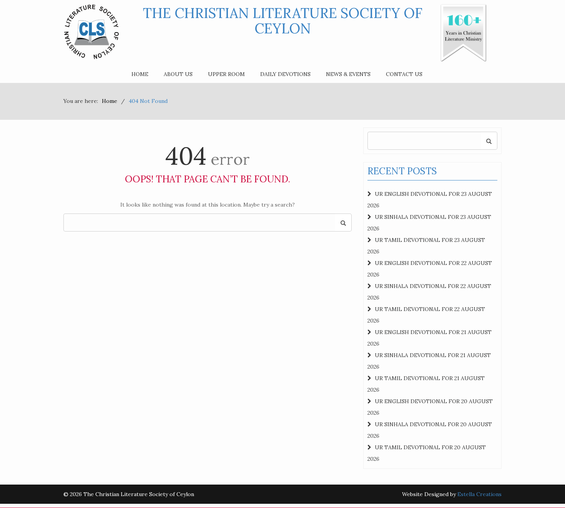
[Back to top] (543, 486)
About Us (178, 74)
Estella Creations (479, 494)
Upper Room (226, 74)
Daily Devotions (285, 74)
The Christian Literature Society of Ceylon (282, 20)
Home (139, 74)
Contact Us (404, 74)
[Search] (343, 222)
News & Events (348, 74)
